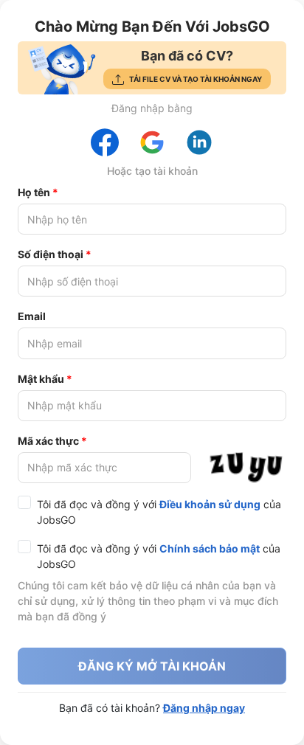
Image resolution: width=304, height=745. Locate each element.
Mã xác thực (48, 440)
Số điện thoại (50, 254)
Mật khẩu (41, 378)
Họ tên (34, 192)
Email (32, 316)
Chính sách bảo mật (209, 548)
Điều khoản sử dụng (209, 504)
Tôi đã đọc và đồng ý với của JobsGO (159, 512)
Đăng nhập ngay (204, 707)
